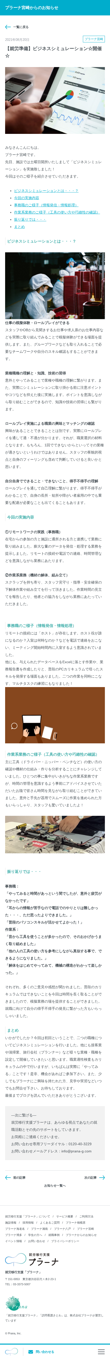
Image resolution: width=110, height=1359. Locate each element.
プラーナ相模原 (75, 1222)
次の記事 (90, 1177)
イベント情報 (13, 1241)
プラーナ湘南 (39, 1228)
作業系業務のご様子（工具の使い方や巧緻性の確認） (57, 212)
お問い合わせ (36, 1241)
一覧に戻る (21, 27)
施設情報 (10, 1222)
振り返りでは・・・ (30, 219)
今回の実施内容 (26, 198)
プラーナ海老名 (15, 1228)
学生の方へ (35, 1234)
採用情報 (28, 1222)
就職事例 (54, 1234)
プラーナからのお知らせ (81, 1234)
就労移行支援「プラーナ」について (27, 1216)
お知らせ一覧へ (55, 1185)
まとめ (19, 227)
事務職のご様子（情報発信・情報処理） (46, 205)
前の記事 (19, 1177)
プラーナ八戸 (62, 1228)
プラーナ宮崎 (85, 1228)
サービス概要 (64, 1216)
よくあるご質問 (50, 1222)
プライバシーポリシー (65, 1241)
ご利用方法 (86, 1216)
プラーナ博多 (13, 1234)
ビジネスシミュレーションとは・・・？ (46, 191)
